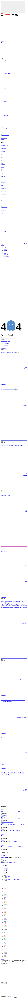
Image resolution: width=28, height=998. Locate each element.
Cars (19, 818)
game (5, 925)
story (5, 912)
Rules (5, 249)
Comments (6, 343)
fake (5, 892)
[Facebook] (12, 317)
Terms (5, 250)
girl (4, 909)
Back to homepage (5, 341)
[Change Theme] (2, 44)
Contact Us (6, 256)
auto (5, 918)
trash (5, 911)
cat (4, 948)
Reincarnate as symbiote (14, 830)
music (5, 946)
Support (3, 982)
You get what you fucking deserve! (12, 879)
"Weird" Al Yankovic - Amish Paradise (17, 824)
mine (5, 908)
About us (6, 247)
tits (4, 938)
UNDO (9, 996)
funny (5, 932)
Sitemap (6, 254)
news (5, 901)
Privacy (5, 252)
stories (5, 923)
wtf (4, 940)
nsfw (5, 950)
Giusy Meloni (7, 876)
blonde (5, 952)
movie (5, 906)
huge (5, 943)
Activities (6, 345)
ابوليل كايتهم (4, 857)
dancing (5, 926)
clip (4, 949)
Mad (5, 348)
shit (4, 942)
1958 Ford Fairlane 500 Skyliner (16, 846)
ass (4, 928)
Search (2, 339)
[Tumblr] (12, 305)
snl (4, 935)
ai (4, 891)
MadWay (3, 959)
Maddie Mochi (7, 871)
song (5, 936)
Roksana (6, 868)
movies (5, 939)
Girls (19, 811)
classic (5, 904)
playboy (5, 931)
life (4, 899)
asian (5, 894)
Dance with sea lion (13, 841)
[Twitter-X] (12, 269)
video (5, 890)
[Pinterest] (12, 281)
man (5, 897)
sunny (5, 933)
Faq (5, 253)
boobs (5, 922)
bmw (5, 887)
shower (5, 902)
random (5, 919)
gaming (5, 956)
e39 (4, 905)
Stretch (10, 835)
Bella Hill (6, 873)
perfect (5, 895)
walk (5, 888)
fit (4, 916)
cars (4, 915)
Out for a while (12, 862)
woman (5, 953)
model (5, 945)
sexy (5, 955)
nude (5, 914)
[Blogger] (12, 293)
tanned (5, 929)
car (4, 898)
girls (5, 921)
